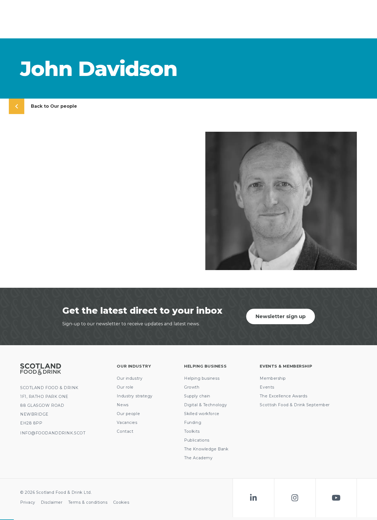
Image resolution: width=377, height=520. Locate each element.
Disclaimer (52, 502)
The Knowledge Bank (206, 449)
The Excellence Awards (283, 396)
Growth (191, 387)
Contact (125, 431)
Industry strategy (135, 396)
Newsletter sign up (281, 316)
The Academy (198, 457)
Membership (273, 378)
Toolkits (192, 431)
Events (267, 387)
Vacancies (127, 422)
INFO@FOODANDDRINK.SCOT (52, 433)
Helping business (201, 378)
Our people (128, 413)
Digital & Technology (205, 404)
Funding (192, 422)
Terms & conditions (88, 502)
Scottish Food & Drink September (295, 404)
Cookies (121, 502)
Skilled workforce (201, 413)
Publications (196, 440)
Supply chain (197, 396)
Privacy (27, 502)
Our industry (129, 378)
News (122, 404)
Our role (125, 387)
